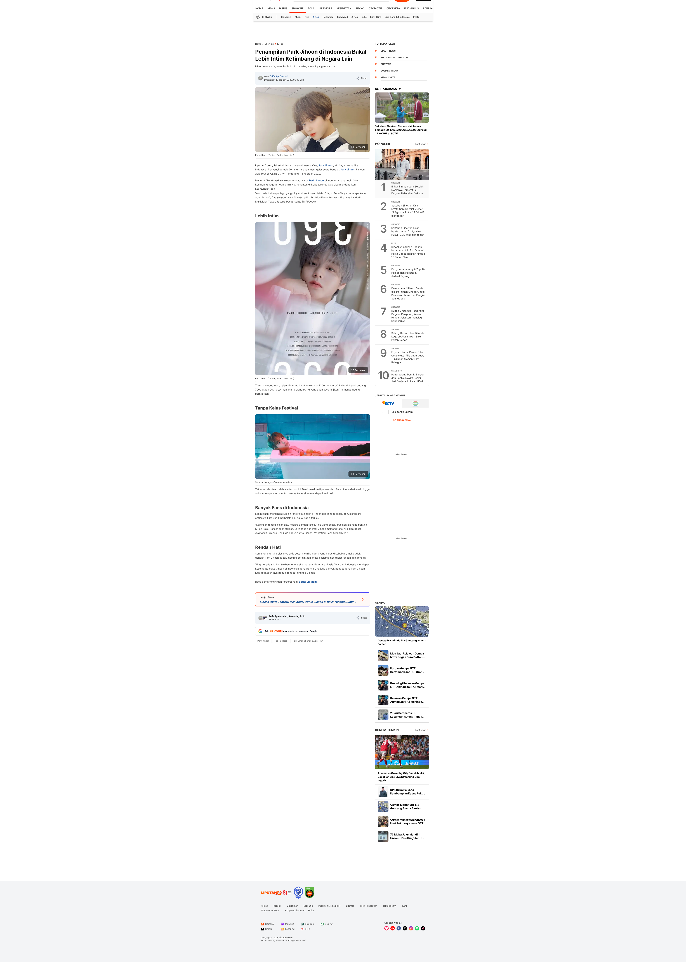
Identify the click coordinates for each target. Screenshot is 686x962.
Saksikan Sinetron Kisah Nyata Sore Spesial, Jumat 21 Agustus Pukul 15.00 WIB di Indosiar (407, 210)
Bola (311, 8)
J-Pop (355, 17)
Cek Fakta (393, 8)
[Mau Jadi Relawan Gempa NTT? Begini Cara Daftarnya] (383, 655)
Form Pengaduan (368, 905)
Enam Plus (411, 8)
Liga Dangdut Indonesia (397, 17)
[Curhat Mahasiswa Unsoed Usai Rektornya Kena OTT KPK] (383, 821)
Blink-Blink (375, 17)
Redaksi (277, 905)
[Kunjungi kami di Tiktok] (423, 928)
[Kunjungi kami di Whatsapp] (417, 928)
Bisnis (283, 8)
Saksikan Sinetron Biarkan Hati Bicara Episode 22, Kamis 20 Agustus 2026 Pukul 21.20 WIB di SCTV (401, 130)
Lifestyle (325, 8)
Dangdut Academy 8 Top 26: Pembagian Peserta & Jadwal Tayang (408, 273)
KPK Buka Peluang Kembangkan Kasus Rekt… (407, 791)
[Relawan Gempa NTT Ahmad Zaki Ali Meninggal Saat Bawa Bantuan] (383, 700)
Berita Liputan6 (308, 581)
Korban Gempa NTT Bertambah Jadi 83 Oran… (407, 670)
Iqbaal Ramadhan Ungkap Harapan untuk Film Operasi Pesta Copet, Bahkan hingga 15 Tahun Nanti (408, 252)
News (271, 8)
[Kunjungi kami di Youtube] (392, 928)
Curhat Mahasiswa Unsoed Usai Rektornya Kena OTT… (407, 821)
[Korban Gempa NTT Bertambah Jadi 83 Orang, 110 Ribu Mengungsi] (383, 670)
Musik (298, 17)
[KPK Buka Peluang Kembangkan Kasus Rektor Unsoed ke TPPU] (383, 791)
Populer (382, 144)
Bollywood (342, 17)
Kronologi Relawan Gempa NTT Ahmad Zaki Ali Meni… (407, 685)
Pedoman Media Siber (329, 905)
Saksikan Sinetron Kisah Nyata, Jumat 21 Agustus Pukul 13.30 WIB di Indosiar (407, 231)
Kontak (264, 905)
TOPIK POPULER (385, 43)
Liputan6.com (286, 937)
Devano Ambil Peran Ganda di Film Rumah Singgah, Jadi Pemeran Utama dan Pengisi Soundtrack (408, 293)
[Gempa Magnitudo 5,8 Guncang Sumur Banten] (402, 621)
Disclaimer (292, 905)
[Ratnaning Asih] (264, 618)
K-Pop (316, 17)
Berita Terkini (387, 730)
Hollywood (328, 17)
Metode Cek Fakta (270, 910)
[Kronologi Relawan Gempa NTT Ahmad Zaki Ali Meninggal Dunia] (383, 685)
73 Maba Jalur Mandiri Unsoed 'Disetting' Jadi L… (407, 836)
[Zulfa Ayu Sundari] (260, 78)
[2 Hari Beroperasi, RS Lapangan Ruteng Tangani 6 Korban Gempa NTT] (383, 714)
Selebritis (286, 17)
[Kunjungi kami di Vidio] (386, 928)
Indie (364, 17)
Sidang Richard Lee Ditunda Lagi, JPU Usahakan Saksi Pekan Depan (407, 336)
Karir (404, 905)
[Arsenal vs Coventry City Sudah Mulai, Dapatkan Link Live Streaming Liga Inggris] (402, 752)
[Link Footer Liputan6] (276, 892)
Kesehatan (343, 8)
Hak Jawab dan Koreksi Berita (299, 910)
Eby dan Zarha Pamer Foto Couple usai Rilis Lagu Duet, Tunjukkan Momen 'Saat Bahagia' (407, 357)
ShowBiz (297, 8)
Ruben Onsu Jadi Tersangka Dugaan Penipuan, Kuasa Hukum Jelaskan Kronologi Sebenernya (408, 315)
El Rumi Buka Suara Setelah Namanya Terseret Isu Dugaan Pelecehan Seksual (407, 190)
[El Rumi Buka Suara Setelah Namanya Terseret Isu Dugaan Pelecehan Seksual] (402, 164)
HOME (259, 8)
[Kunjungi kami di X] (405, 928)
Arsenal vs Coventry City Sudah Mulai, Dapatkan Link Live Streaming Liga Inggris (401, 776)
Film (307, 17)
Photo (416, 17)
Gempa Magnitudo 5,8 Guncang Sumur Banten (402, 642)
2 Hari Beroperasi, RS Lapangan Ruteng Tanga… (407, 714)
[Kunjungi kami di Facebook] (399, 928)
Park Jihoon (326, 165)
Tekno (360, 8)
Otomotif (375, 8)
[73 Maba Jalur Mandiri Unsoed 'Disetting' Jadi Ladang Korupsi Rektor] (383, 836)
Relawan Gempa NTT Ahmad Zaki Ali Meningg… (407, 699)
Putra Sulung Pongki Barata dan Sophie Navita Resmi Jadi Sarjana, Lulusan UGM (407, 378)
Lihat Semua (420, 144)
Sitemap (350, 905)
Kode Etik (308, 905)
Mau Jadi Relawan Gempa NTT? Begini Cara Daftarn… (408, 655)
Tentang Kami (390, 905)
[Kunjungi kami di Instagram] (411, 928)
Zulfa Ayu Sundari (279, 76)
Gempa (380, 602)
